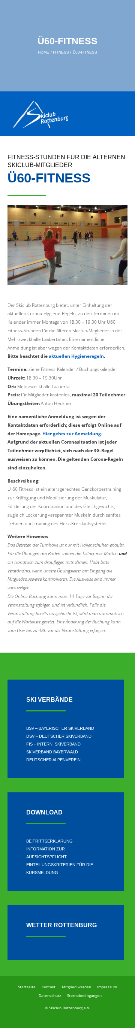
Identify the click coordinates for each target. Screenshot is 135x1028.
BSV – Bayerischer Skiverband (60, 728)
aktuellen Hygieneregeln (76, 356)
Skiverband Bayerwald (52, 752)
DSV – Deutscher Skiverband (59, 736)
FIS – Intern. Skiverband (53, 744)
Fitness (61, 52)
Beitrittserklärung (49, 841)
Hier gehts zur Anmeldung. (72, 433)
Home (43, 52)
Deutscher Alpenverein (53, 760)
